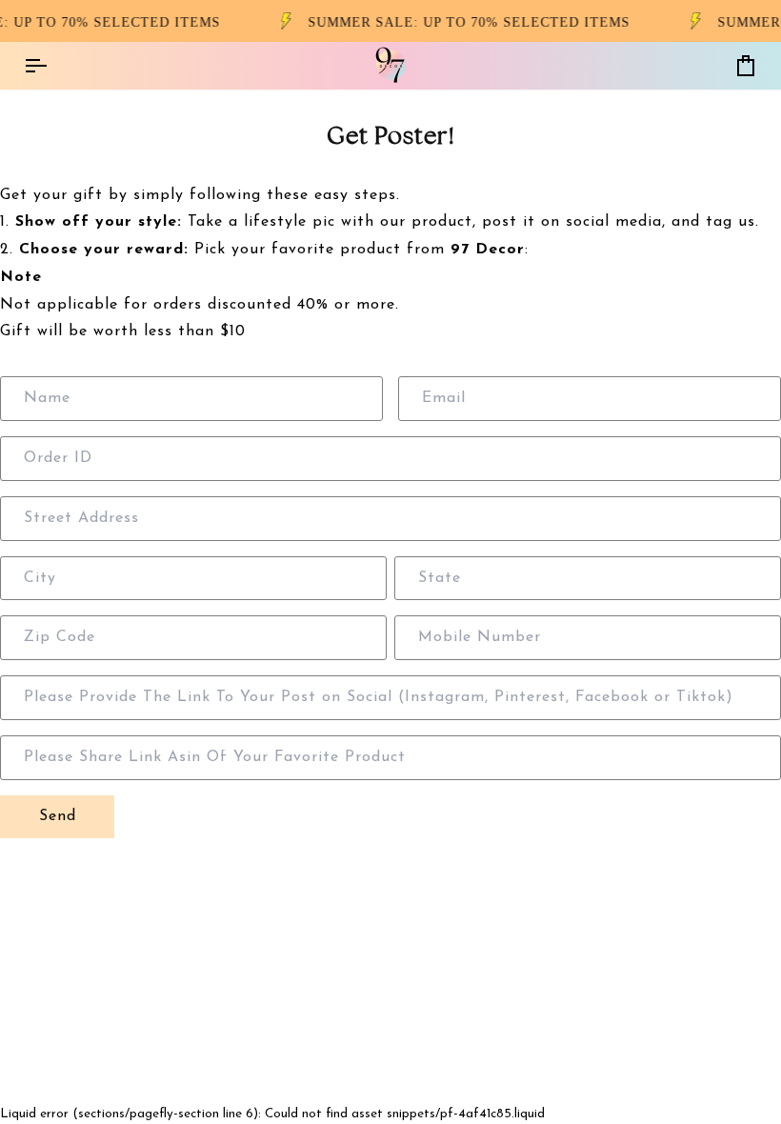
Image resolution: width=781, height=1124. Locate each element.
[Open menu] (52, 66)
